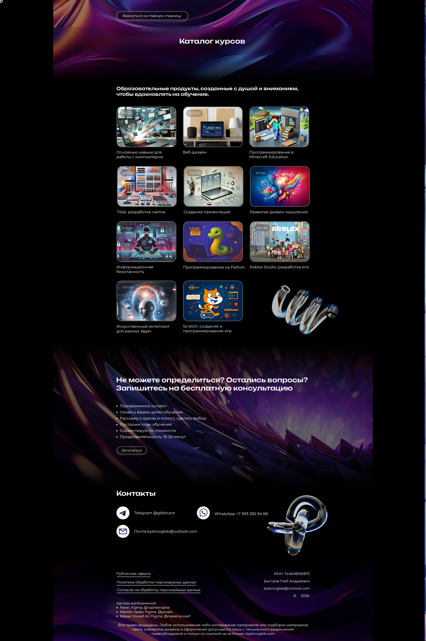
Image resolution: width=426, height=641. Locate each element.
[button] (131, 450)
